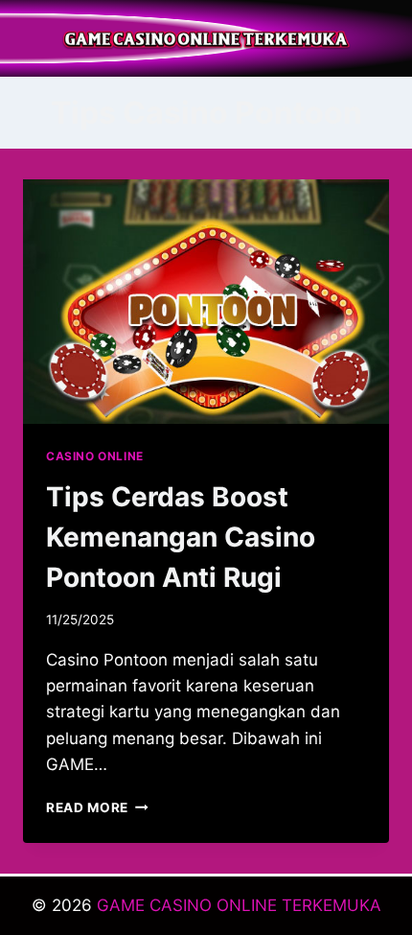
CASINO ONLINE (95, 456)
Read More (97, 807)
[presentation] (206, 301)
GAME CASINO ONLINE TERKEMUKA (239, 905)
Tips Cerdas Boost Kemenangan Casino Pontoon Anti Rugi (180, 537)
